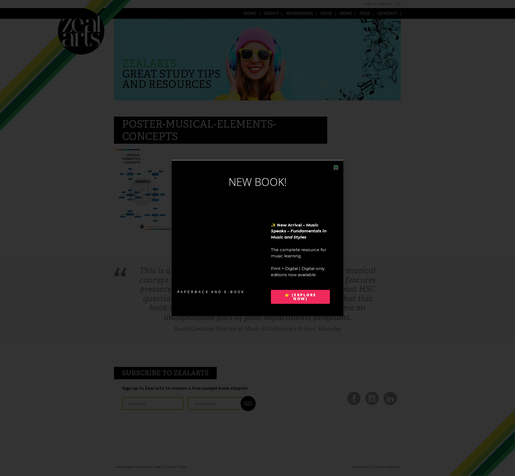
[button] (336, 167)
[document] (257, 238)
